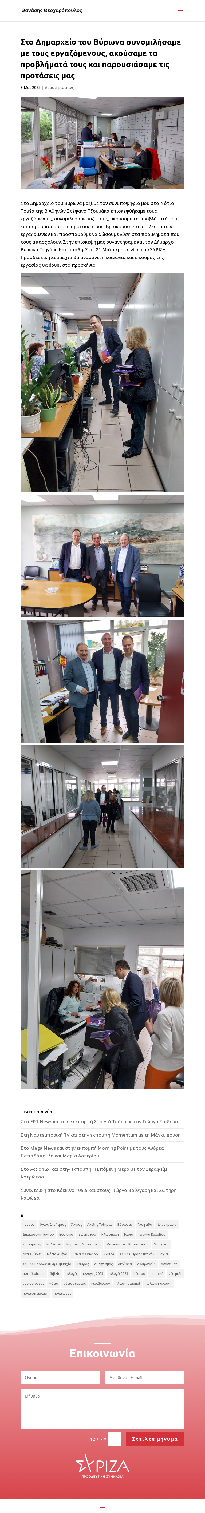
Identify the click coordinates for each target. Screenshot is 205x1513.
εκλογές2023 (118, 1273)
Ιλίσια (128, 1234)
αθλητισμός (103, 1264)
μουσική (157, 1273)
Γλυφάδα (145, 1224)
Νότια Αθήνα (57, 1254)
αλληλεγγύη (146, 1264)
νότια (53, 1283)
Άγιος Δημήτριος (53, 1224)
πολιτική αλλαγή (35, 1293)
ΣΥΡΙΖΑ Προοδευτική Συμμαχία (47, 1264)
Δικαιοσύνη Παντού (38, 1234)
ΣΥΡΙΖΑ (108, 1254)
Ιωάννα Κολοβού (152, 1234)
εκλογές (72, 1273)
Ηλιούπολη (110, 1234)
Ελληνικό (66, 1234)
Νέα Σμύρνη (32, 1254)
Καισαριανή (32, 1244)
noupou (29, 1224)
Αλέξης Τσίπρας (99, 1224)
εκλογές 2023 (93, 1273)
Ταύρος (83, 1264)
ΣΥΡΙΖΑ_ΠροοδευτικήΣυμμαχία (144, 1254)
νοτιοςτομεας (33, 1283)
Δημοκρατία (166, 1224)
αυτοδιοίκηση (34, 1273)
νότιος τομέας (75, 1283)
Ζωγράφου (87, 1234)
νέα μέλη (175, 1273)
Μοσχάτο (161, 1244)
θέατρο (139, 1273)
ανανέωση (169, 1264)
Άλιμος (76, 1224)
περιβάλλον (100, 1283)
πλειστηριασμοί (127, 1283)
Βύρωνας (124, 1224)
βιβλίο (55, 1273)
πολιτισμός (62, 1293)
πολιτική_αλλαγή (158, 1283)
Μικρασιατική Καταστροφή (127, 1244)
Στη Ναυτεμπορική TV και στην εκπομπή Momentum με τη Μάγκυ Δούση (101, 1135)
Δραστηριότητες (59, 87)
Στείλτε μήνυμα (155, 1439)
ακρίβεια (125, 1264)
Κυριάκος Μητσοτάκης (83, 1244)
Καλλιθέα (53, 1244)
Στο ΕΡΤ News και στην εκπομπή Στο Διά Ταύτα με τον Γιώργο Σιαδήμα (99, 1121)
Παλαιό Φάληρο (85, 1254)
